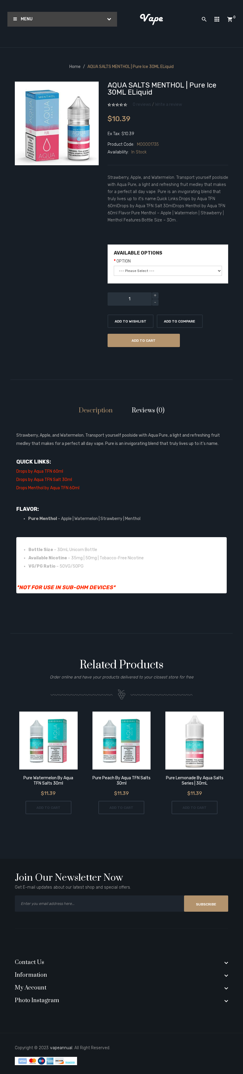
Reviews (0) (148, 410)
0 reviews (142, 104)
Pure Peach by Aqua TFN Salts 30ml (121, 780)
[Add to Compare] (56, 741)
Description (96, 410)
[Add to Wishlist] (40, 741)
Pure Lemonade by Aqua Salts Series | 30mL (194, 780)
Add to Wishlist (130, 321)
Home (75, 66)
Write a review (168, 104)
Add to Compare (179, 321)
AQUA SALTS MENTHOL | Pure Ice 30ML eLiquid (130, 66)
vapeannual (61, 1047)
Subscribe (206, 904)
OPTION (123, 261)
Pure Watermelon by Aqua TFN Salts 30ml (48, 780)
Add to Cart (144, 340)
